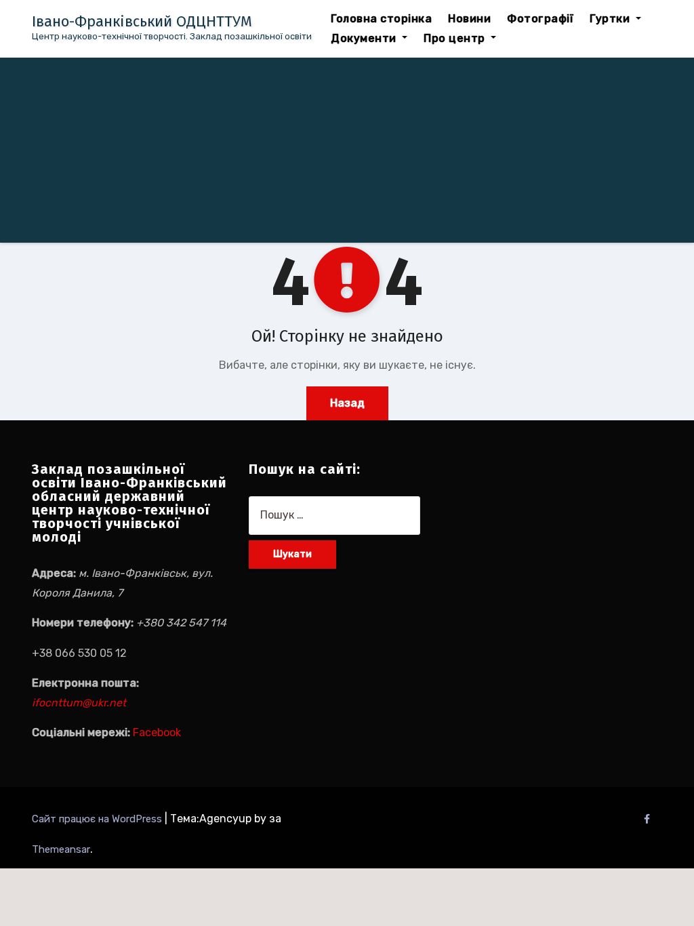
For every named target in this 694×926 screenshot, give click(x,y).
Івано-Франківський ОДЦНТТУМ (142, 21)
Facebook (157, 732)
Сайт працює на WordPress (98, 819)
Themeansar (61, 849)
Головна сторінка (381, 18)
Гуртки (611, 18)
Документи (365, 38)
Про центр (456, 38)
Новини (469, 18)
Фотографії (540, 18)
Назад (347, 403)
